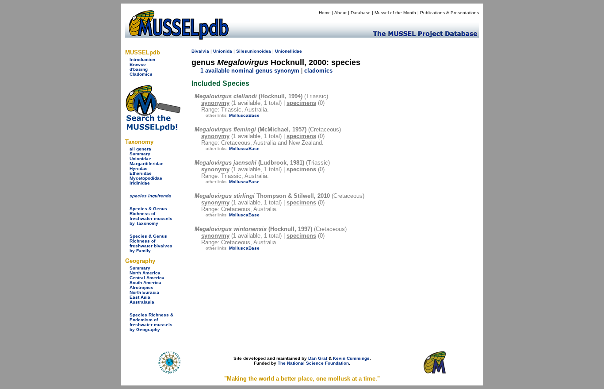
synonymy (215, 103)
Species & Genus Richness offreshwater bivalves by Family (151, 243)
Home (325, 12)
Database (361, 12)
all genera (140, 148)
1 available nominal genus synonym (249, 70)
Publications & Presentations (449, 12)
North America (145, 272)
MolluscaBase (244, 115)
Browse (138, 64)
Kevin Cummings (351, 358)
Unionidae (140, 158)
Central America (147, 277)
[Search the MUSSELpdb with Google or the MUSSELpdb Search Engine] (152, 129)
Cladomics (141, 74)
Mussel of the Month (395, 12)
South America (145, 282)
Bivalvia (200, 51)
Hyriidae (139, 168)
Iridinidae (140, 183)
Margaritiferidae (147, 163)
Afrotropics (141, 287)
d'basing (139, 69)
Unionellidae (288, 51)
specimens (301, 103)
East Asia (140, 297)
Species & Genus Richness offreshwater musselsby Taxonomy (151, 216)
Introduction (142, 59)
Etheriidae (141, 173)
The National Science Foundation (313, 363)
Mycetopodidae (146, 178)
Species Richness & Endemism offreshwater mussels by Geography (151, 322)
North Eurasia (144, 292)
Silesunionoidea (253, 51)
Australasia (142, 302)
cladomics (318, 70)
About (340, 12)
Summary (140, 153)
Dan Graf (317, 358)
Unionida (222, 51)
